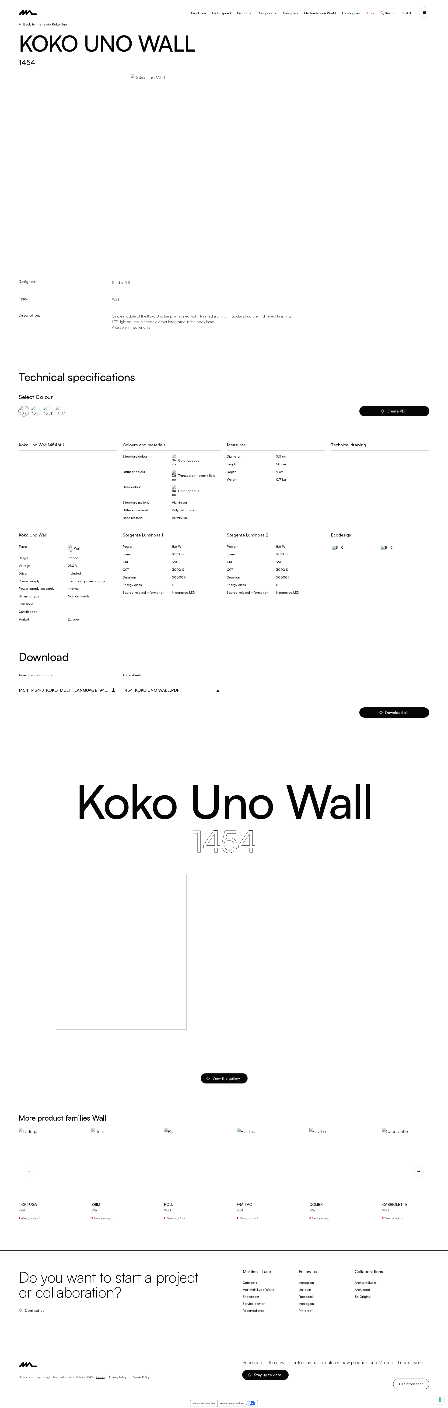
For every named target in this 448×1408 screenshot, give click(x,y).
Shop (370, 13)
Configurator (267, 13)
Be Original (363, 1297)
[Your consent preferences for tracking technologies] (439, 1399)
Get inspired (221, 13)
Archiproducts (366, 1282)
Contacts (250, 1282)
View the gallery (226, 1078)
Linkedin (305, 1290)
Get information (411, 1384)
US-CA (406, 13)
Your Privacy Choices (232, 1403)
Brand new (198, 13)
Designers (290, 13)
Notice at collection (204, 1403)
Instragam (306, 1304)
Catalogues (351, 13)
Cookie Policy (141, 1377)
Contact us (34, 1310)
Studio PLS (121, 282)
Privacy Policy (117, 1377)
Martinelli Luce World (320, 13)
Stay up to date (267, 1375)
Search (390, 13)
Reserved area (254, 1311)
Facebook (306, 1297)
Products (244, 13)
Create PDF (396, 411)
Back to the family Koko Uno (45, 24)
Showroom (251, 1297)
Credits (100, 1377)
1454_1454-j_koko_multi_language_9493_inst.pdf (67, 690)
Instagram (306, 1282)
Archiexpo (362, 1290)
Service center (254, 1304)
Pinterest (306, 1311)
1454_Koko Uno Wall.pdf (151, 690)
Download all (396, 712)
